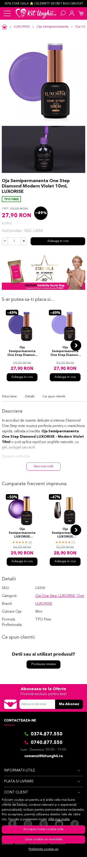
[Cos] (80, 13)
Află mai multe (59, 819)
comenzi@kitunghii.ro (43, 756)
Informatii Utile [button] (19, 770)
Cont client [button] (16, 792)
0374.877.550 (46, 734)
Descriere (9, 396)
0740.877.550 (46, 743)
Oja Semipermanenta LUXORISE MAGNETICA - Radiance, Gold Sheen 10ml (65, 533)
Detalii (29, 396)
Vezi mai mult (43, 466)
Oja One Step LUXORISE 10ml (59, 596)
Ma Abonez (69, 704)
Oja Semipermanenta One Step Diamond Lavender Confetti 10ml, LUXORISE (65, 351)
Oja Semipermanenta (52, 26)
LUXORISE (22, 26)
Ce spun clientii (53, 396)
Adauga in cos (58, 241)
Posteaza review (43, 664)
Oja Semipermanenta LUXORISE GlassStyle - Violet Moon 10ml (22, 533)
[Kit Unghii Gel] (36, 13)
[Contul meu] (72, 13)
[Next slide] (75, 345)
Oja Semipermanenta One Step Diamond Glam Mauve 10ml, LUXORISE (22, 351)
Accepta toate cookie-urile (43, 829)
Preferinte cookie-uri (43, 849)
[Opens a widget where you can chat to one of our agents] (70, 849)
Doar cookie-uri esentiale (43, 839)
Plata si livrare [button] (19, 781)
